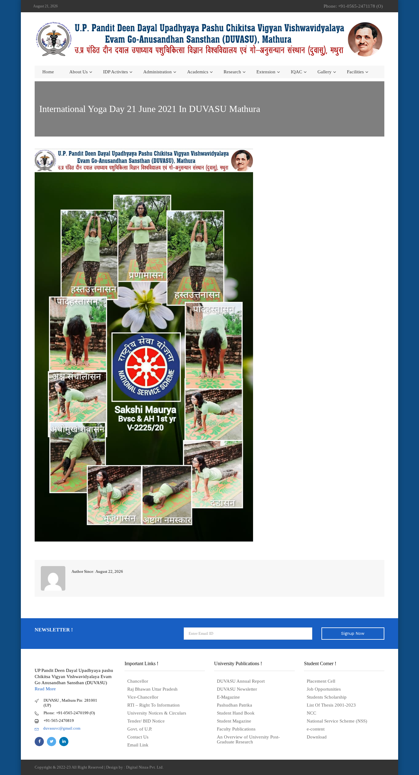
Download (317, 737)
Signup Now (352, 633)
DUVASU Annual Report (241, 681)
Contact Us (137, 737)
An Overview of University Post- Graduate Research (248, 739)
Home (48, 71)
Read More (45, 688)
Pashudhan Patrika (234, 705)
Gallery (324, 71)
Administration (157, 71)
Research (232, 71)
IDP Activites (115, 71)
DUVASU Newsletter (237, 689)
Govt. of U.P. (139, 729)
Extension (265, 71)
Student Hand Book (236, 713)
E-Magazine (228, 697)
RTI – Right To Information (153, 705)
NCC (311, 713)
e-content (316, 729)
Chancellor (137, 681)
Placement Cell (321, 681)
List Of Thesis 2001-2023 (331, 705)
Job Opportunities (324, 689)
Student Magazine (234, 721)
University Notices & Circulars (156, 713)
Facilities (355, 71)
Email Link (137, 744)
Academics (197, 71)
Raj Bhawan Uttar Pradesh (152, 689)
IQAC (296, 71)
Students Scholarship (327, 697)
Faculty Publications (236, 729)
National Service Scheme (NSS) (337, 721)
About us (78, 71)
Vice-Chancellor (142, 697)
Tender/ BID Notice (146, 721)
